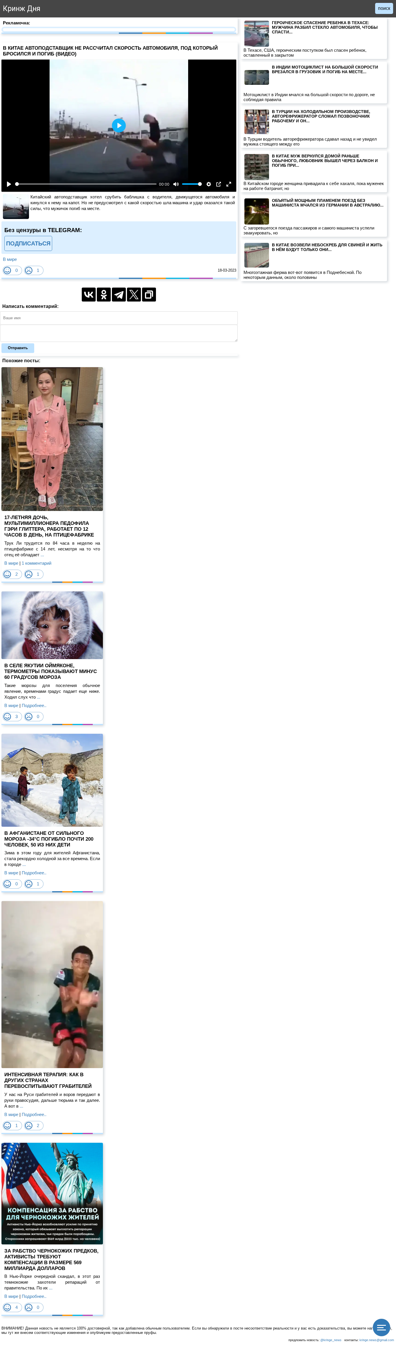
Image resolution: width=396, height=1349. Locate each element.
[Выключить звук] (176, 184)
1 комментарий (36, 563)
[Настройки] (208, 184)
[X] (134, 295)
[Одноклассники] (104, 295)
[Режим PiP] (218, 184)
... (41, 554)
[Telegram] (119, 295)
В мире (10, 259)
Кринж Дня (21, 8)
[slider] (86, 184)
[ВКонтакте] (89, 295)
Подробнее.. (34, 705)
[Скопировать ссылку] (149, 295)
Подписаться (28, 243)
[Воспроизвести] (9, 184)
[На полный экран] (228, 184)
